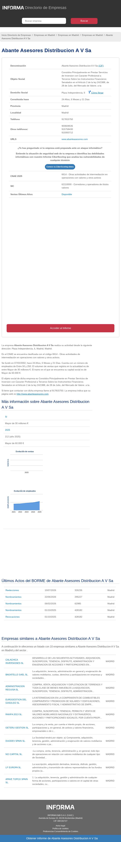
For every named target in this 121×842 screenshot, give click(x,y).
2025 (7, 430)
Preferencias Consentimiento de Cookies (60, 831)
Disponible (67, 194)
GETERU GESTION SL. (17, 727)
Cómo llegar (97, 92)
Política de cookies (60, 828)
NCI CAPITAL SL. (14, 754)
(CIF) (101, 65)
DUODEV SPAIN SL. (16, 741)
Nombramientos (13, 597)
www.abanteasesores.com (75, 139)
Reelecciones (12, 590)
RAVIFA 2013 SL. (14, 714)
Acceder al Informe (60, 328)
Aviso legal (60, 826)
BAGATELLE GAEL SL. (17, 674)
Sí (6, 416)
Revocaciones (13, 617)
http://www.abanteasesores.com (33, 394)
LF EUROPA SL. (14, 767)
